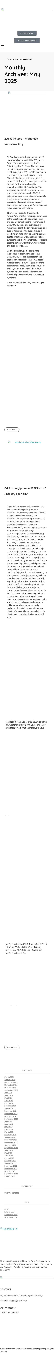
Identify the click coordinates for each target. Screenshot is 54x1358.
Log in (7, 1209)
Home (9, 59)
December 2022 (10, 1166)
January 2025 (9, 1108)
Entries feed (9, 1212)
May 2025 (8, 1098)
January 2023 (9, 1163)
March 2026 (9, 1077)
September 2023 (11, 1148)
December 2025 (10, 1082)
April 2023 (8, 1156)
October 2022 (10, 1171)
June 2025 (8, 1095)
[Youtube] (23, 3)
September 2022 (11, 1174)
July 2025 (8, 1093)
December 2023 (10, 1140)
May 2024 (8, 1127)
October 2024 (10, 1116)
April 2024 (8, 1129)
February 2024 (10, 1135)
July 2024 (8, 1122)
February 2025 (10, 1106)
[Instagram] (17, 3)
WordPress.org (10, 1217)
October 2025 (10, 1088)
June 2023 (8, 1150)
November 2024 (10, 1114)
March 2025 (9, 1103)
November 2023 (10, 1142)
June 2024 (8, 1124)
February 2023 (10, 1161)
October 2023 (10, 1145)
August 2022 (9, 1176)
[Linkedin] (10, 3)
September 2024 (11, 1119)
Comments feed (10, 1215)
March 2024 (9, 1132)
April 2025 (8, 1101)
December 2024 (10, 1111)
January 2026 (9, 1080)
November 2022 (10, 1169)
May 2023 (8, 1153)
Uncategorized (11, 1193)
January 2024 (9, 1137)
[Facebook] (3, 3)
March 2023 (9, 1158)
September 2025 (11, 1090)
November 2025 (10, 1085)
